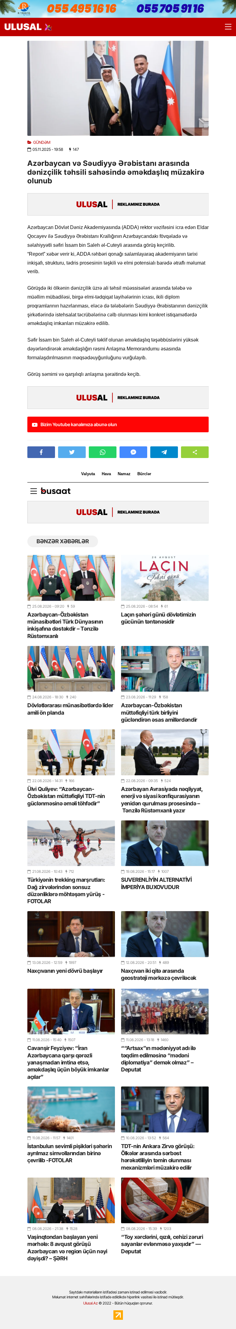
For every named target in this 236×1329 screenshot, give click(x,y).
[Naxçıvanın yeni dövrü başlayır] (71, 934)
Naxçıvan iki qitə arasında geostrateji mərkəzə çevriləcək (158, 974)
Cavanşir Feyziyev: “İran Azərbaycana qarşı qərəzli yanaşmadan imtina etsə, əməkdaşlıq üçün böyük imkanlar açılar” (68, 1062)
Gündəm (41, 142)
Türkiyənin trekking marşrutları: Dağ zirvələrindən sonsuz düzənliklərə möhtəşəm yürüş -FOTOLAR (66, 890)
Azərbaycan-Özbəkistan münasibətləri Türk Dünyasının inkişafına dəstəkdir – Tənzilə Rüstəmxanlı (65, 625)
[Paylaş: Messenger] (133, 452)
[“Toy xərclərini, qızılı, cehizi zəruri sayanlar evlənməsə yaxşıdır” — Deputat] (165, 1200)
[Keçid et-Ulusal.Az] (23, 26)
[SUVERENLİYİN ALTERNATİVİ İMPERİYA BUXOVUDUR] (165, 843)
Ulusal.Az (90, 1303)
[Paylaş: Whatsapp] (102, 452)
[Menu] (225, 27)
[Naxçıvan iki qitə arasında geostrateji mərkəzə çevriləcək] (165, 934)
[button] (195, 452)
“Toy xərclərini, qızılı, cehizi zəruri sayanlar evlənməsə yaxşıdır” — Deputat (162, 1244)
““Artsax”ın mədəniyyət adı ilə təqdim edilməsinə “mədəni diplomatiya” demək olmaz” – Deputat (158, 1059)
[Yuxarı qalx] (219, 1312)
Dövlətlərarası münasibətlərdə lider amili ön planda (70, 709)
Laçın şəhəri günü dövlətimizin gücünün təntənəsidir (158, 618)
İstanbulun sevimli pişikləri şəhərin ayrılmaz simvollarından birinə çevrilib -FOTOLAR (69, 1153)
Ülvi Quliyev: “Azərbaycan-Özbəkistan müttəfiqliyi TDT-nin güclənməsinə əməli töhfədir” (66, 796)
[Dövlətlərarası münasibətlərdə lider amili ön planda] (71, 669)
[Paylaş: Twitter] (72, 452)
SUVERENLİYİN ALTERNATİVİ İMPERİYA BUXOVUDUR (156, 883)
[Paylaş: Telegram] (164, 452)
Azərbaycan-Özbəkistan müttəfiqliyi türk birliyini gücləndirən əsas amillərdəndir (159, 712)
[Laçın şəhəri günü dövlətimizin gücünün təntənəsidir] (165, 578)
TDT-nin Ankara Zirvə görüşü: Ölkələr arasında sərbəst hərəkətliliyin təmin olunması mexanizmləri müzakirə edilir (158, 1157)
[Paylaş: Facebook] (41, 452)
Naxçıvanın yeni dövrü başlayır (65, 971)
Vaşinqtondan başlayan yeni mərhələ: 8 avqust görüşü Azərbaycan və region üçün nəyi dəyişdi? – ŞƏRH (67, 1248)
